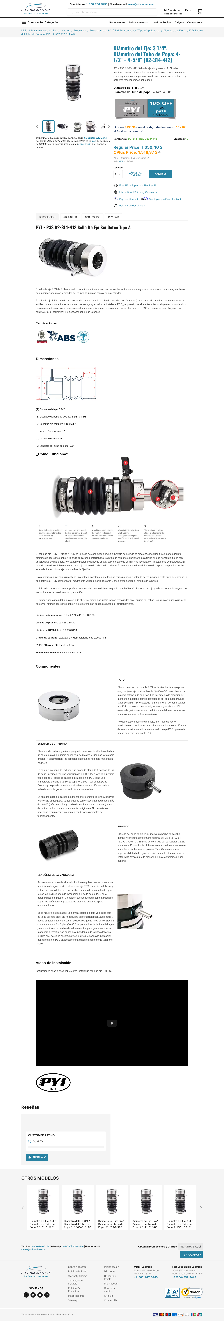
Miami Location (143, 1266)
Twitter (33, 1295)
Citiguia (179, 22)
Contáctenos (195, 22)
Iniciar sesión (111, 1266)
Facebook (26, 1295)
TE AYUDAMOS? (191, 1254)
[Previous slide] (38, 126)
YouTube (40, 1295)
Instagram (47, 1295)
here (121, 161)
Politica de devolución (132, 205)
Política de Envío (77, 1271)
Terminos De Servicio (75, 1282)
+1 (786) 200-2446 (73, 1246)
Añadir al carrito (135, 174)
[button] (159, 152)
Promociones (117, 22)
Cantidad (118, 167)
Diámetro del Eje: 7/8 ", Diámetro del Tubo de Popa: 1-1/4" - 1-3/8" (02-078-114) (180, 1224)
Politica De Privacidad (74, 1290)
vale (94, 141)
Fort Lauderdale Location (187, 1266)
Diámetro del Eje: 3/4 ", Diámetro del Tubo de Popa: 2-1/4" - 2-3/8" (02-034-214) (111, 1224)
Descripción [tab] (47, 217)
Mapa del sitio (76, 1295)
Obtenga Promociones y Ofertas (157, 1246)
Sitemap (73, 1300)
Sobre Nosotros (138, 22)
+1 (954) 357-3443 (184, 1277)
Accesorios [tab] (92, 217)
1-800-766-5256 (96, 4)
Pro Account (111, 1283)
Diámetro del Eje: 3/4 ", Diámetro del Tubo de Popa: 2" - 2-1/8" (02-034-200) (77, 1224)
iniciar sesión (84, 144)
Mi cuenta (109, 1271)
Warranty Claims (77, 1275)
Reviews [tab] (113, 217)
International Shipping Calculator (138, 192)
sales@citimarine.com (141, 4)
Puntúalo (37, 1157)
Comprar (161, 174)
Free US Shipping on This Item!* (137, 185)
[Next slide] (107, 126)
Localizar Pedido (161, 22)
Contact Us (110, 1300)
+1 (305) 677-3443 (146, 1277)
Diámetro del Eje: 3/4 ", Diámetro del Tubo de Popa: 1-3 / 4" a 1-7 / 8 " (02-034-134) (43, 1224)
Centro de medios (110, 1290)
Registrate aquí (190, 1246)
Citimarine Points (110, 1277)
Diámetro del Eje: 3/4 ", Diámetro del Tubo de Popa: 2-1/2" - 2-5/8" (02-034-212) (145, 1224)
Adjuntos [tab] (70, 217)
